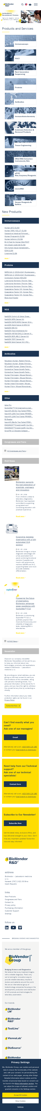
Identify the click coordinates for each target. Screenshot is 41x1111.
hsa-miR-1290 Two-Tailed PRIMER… (19, 413)
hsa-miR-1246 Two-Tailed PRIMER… (19, 416)
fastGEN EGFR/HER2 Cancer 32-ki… (19, 322)
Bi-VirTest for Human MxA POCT (17, 242)
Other (7, 398)
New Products (10, 896)
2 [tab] (19, 21)
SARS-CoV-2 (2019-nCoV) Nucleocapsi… (20, 272)
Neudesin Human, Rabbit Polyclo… (18, 361)
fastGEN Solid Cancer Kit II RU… (17, 342)
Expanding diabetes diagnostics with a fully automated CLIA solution (26, 541)
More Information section (24, 1083)
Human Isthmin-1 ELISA (14, 239)
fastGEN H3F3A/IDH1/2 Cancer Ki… (19, 333)
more (6, 258)
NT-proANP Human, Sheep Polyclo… (18, 366)
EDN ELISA (9, 250)
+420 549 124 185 (29, 747)
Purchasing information (14, 908)
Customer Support (12, 911)
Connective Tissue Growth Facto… (18, 369)
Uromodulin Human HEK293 (15, 278)
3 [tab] (21, 21)
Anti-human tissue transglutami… (17, 248)
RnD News (10, 460)
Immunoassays (12, 220)
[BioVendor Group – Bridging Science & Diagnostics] (20, 960)
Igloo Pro (8, 405)
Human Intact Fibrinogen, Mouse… (18, 383)
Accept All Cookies (20, 1095)
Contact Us (9, 902)
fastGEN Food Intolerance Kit (16, 330)
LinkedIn (7, 927)
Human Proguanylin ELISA (14, 236)
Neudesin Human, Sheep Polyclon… (18, 363)
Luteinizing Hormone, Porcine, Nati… (19, 280)
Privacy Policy (9, 700)
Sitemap (8, 913)
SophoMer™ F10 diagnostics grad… (18, 408)
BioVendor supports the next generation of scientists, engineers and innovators (25, 486)
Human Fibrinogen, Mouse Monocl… (18, 375)
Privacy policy (10, 905)
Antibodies (10, 353)
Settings (20, 1107)
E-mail (15, 737)
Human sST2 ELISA (12, 228)
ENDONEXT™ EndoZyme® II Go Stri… (19, 425)
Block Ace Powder (11, 298)
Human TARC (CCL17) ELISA (16, 230)
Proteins (9, 265)
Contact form (15, 784)
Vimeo (20, 927)
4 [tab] (23, 21)
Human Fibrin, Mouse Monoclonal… (18, 386)
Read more (20, 516)
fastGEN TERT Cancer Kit (14, 339)
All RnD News (12, 641)
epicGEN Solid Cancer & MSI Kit (17, 325)
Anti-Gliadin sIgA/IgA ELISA (15, 245)
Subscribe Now (11, 706)
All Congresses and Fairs (16, 451)
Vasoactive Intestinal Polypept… (17, 233)
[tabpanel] (20, 16)
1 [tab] (17, 21)
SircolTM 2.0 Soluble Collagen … (17, 431)
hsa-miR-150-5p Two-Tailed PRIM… (18, 411)
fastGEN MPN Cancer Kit (14, 319)
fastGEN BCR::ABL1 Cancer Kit (17, 336)
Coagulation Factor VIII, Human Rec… (19, 289)
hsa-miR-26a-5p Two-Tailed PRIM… (18, 422)
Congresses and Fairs (15, 442)
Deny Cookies (20, 1101)
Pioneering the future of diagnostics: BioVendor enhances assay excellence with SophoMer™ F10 (25, 603)
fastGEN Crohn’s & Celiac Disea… (18, 316)
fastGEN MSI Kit (11, 328)
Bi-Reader (8, 419)
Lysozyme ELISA (11, 253)
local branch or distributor (26, 750)
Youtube (13, 927)
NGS (7, 309)
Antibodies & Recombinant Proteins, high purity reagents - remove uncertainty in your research (20, 16)
